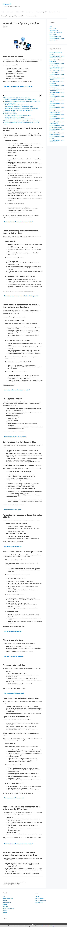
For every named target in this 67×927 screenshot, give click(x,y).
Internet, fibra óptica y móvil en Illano (12, 884)
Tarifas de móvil (19, 12)
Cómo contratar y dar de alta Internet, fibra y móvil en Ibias (20, 99)
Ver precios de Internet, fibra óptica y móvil (18, 86)
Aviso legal (5, 906)
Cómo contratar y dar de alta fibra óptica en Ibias (20, 110)
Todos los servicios (31, 16)
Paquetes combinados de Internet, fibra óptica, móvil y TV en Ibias (21, 120)
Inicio (2, 12)
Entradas (5, 900)
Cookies (5, 910)
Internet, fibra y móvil (41, 12)
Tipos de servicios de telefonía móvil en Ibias (19, 115)
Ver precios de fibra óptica (13, 510)
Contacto (5, 904)
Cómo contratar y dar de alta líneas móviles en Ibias (21, 119)
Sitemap (5, 912)
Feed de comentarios (40, 900)
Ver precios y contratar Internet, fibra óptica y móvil (21, 296)
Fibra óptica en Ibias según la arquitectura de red (20, 106)
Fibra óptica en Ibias (10, 103)
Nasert (7, 4)
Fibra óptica (10, 12)
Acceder (37, 896)
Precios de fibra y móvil (56, 32)
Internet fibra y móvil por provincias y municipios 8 (15, 881)
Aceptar (53, 926)
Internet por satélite (54, 12)
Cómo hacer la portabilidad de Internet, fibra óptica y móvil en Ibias (22, 101)
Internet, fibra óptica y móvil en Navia (12, 883)
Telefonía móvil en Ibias (11, 113)
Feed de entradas (39, 898)
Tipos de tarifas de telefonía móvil (16, 117)
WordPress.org (39, 902)
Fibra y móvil (29, 12)
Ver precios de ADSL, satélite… (14, 656)
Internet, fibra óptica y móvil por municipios (12, 16)
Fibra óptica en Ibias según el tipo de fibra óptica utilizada (22, 108)
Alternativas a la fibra (10, 112)
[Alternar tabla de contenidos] (40, 96)
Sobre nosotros (7, 902)
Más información (45, 926)
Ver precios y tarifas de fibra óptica (15, 437)
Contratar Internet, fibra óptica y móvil (17, 390)
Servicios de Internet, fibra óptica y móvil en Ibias (17, 97)
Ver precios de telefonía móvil (14, 693)
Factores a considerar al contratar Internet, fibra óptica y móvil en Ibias (22, 123)
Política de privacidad (8, 908)
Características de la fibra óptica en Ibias (17, 105)
